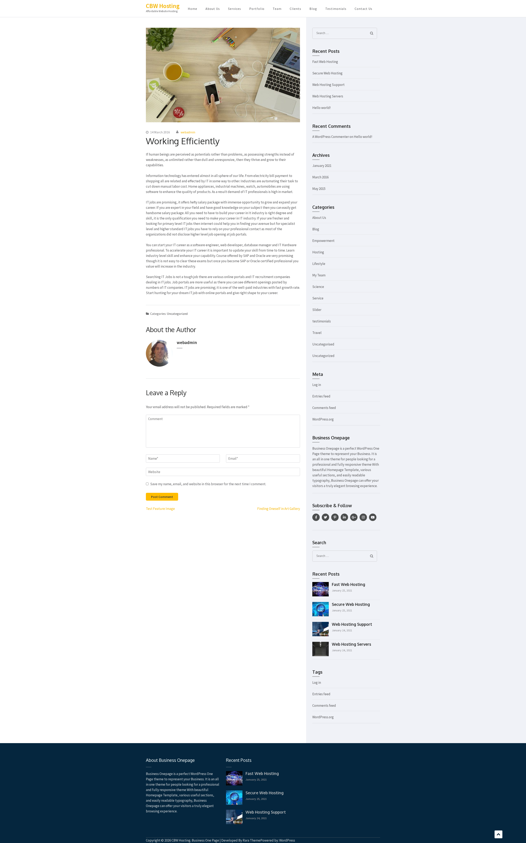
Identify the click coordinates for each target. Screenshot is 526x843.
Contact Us (363, 9)
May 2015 (318, 188)
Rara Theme (251, 840)
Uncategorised (323, 344)
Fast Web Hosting (325, 61)
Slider (316, 309)
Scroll (498, 834)
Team (277, 9)
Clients (295, 9)
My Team (318, 275)
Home (192, 9)
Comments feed (324, 407)
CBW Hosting (163, 6)
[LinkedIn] (344, 517)
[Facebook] (316, 517)
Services (234, 9)
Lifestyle (318, 263)
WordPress (287, 840)
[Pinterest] (335, 517)
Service (317, 298)
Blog (313, 9)
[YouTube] (372, 517)
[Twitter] (325, 517)
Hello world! (321, 107)
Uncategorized (177, 314)
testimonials (321, 321)
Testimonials (335, 9)
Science (318, 286)
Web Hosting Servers (327, 96)
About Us (212, 9)
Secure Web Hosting (327, 73)
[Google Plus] (354, 517)
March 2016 (320, 177)
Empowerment (323, 240)
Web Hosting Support (328, 84)
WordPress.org (323, 419)
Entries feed (321, 396)
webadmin (188, 132)
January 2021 (321, 165)
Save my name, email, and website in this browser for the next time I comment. (208, 484)
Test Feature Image (160, 508)
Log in (316, 384)
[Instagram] (363, 517)
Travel (317, 332)
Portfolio (256, 9)
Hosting (318, 252)
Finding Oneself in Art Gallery (278, 508)
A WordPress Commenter (330, 136)
